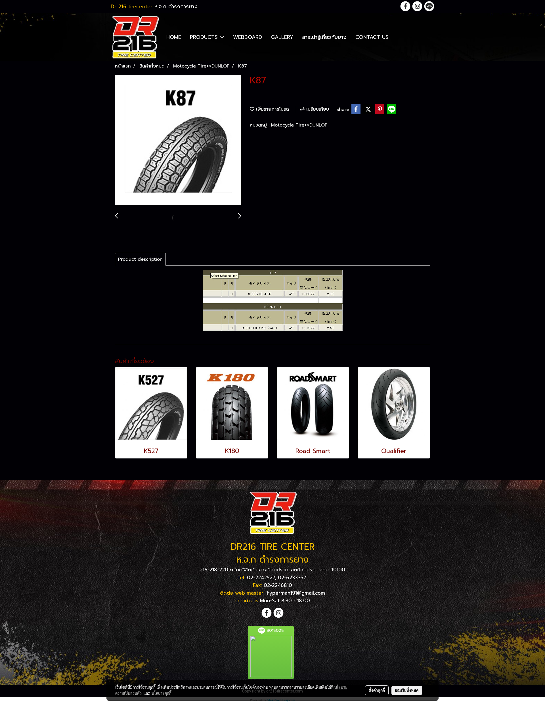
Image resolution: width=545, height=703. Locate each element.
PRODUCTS (205, 37)
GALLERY (282, 37)
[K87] (178, 140)
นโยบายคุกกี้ (161, 693)
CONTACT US (372, 37)
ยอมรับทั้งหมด (407, 690)
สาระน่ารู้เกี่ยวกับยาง (324, 37)
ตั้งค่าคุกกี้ (377, 690)
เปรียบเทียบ (317, 109)
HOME (173, 37)
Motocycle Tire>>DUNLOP (299, 125)
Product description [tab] (140, 259)
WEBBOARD (247, 37)
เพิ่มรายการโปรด (271, 109)
